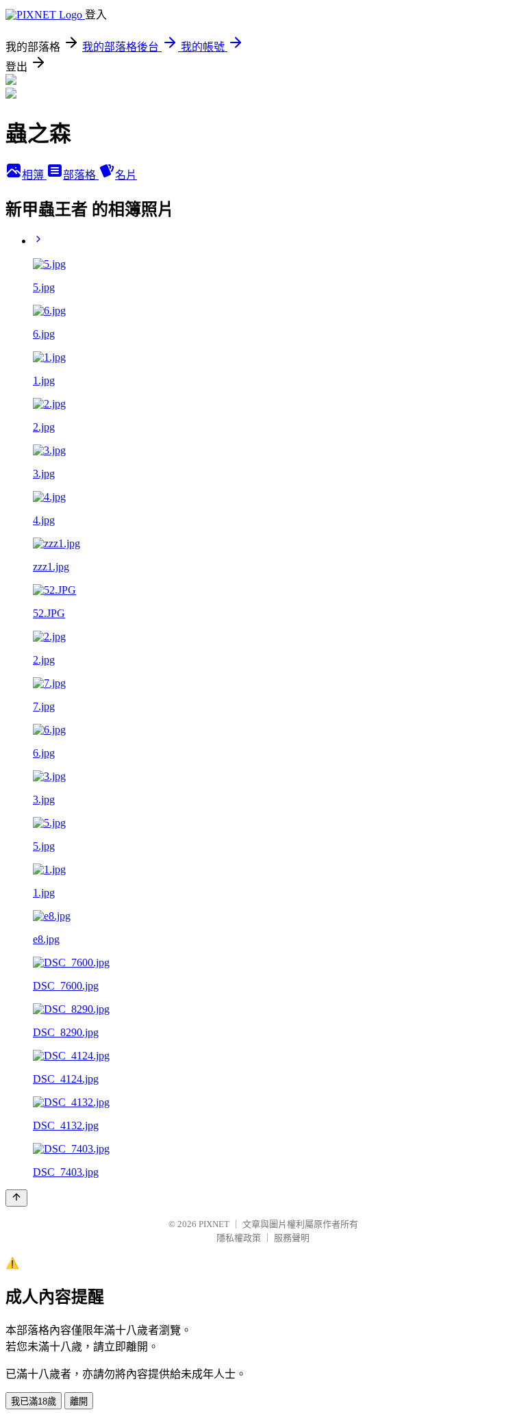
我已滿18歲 (33, 1401)
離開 (79, 1401)
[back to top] (16, 1198)
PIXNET (214, 1224)
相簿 (34, 175)
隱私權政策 (238, 1238)
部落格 (81, 175)
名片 (126, 175)
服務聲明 (292, 1238)
